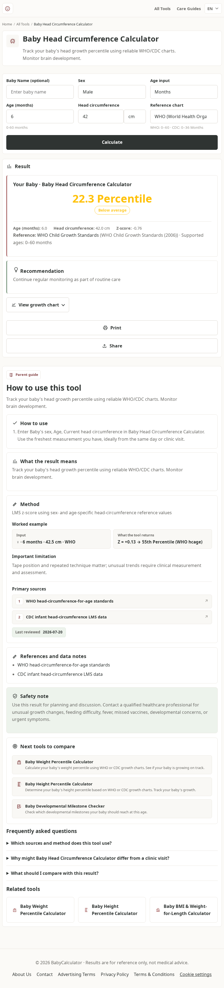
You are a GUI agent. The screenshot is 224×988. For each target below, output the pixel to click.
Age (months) (19, 105)
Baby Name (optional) (27, 80)
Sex (81, 80)
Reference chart (166, 105)
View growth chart (39, 305)
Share (116, 346)
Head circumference (98, 105)
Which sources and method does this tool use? (61, 843)
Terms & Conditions (154, 974)
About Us (21, 974)
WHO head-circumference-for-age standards (63, 665)
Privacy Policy (115, 974)
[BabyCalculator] (7, 8)
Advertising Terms (76, 974)
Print (115, 328)
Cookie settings (196, 974)
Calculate (112, 142)
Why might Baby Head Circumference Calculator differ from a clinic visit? (90, 858)
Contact (45, 974)
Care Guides (189, 8)
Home (7, 24)
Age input (160, 80)
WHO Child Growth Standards (68, 235)
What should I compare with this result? (55, 873)
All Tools (162, 8)
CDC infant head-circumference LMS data (60, 674)
